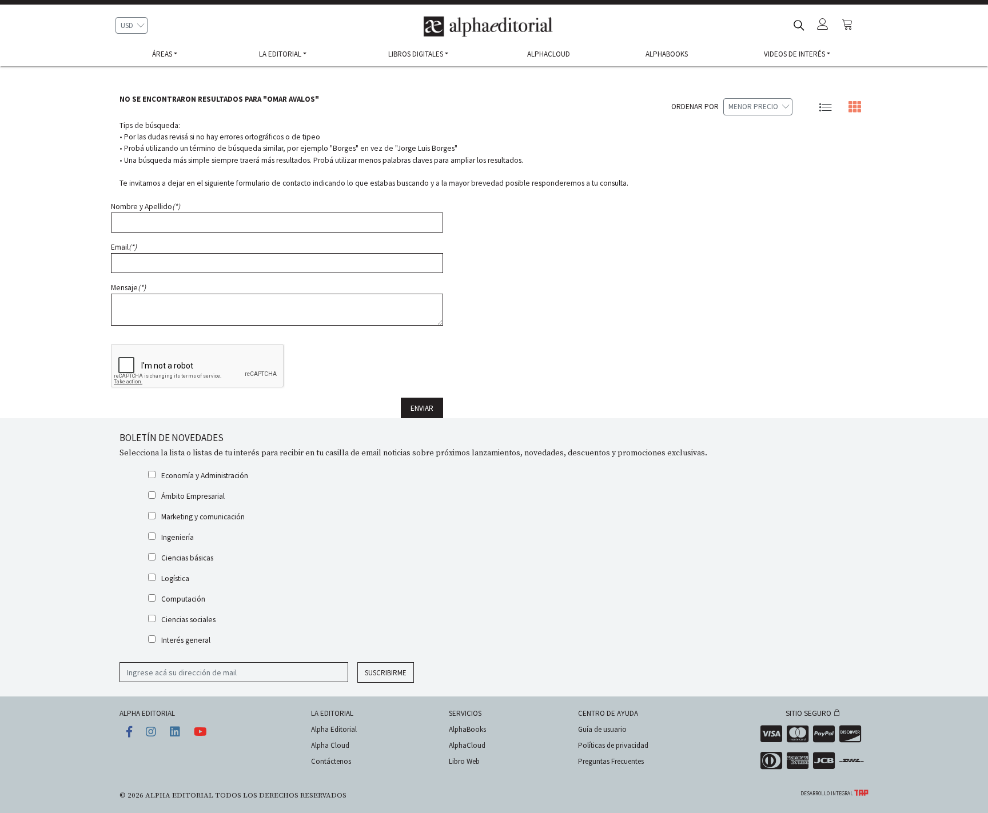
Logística (175, 578)
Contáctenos (331, 761)
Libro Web (464, 761)
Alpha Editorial (334, 729)
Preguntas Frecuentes (611, 761)
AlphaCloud (467, 745)
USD (127, 25)
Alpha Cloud (330, 745)
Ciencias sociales (188, 619)
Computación (183, 599)
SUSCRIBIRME (386, 673)
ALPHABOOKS (667, 54)
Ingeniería (177, 537)
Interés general (185, 640)
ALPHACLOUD (548, 54)
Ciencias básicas (187, 558)
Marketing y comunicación (203, 517)
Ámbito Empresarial (193, 496)
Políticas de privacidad (613, 745)
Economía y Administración (204, 475)
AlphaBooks (467, 729)
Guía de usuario (602, 729)
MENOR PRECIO (753, 106)
